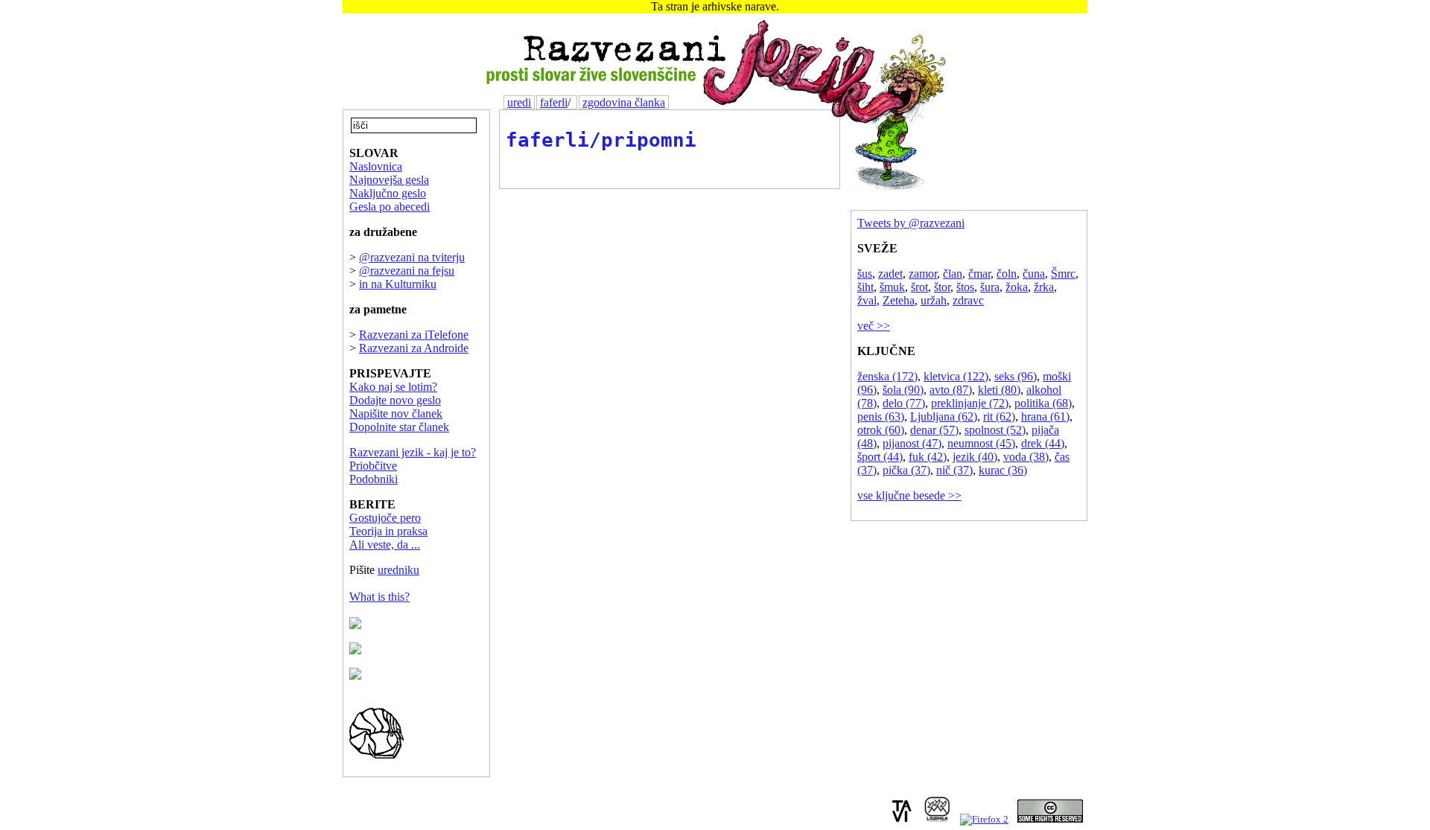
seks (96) (1015, 376)
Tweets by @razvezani (911, 223)
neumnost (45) (981, 443)
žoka (1016, 287)
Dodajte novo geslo (395, 400)
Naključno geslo (387, 193)
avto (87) (951, 389)
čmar (979, 273)
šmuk (892, 287)
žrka (1044, 287)
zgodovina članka (623, 102)
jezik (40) (975, 456)
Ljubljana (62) (943, 416)
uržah (934, 300)
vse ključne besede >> (909, 495)
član (952, 273)
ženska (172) (887, 376)
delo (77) (904, 403)
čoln (1007, 273)
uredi (519, 102)
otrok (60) (880, 430)
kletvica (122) (956, 376)
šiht (865, 287)
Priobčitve (373, 465)
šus (864, 273)
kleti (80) (999, 389)
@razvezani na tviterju (412, 257)
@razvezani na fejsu (406, 270)
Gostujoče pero (385, 517)
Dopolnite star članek (399, 427)
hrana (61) (1045, 416)
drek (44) (1042, 443)
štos (965, 287)
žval (867, 300)
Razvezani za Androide (413, 348)
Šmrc (1063, 273)
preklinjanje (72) (969, 403)
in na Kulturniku (397, 284)
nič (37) (954, 470)
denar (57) (934, 430)
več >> (873, 325)
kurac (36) (1003, 470)
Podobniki (373, 479)
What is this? (379, 596)
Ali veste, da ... (384, 544)
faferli (554, 102)
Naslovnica (375, 166)
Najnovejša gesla (389, 179)
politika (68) (1043, 403)
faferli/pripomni (601, 140)
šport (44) (880, 456)
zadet (890, 273)
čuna (1034, 273)
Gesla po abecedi (389, 206)
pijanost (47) (912, 443)
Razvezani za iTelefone (413, 334)
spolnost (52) (995, 430)
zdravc (968, 300)
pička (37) (906, 470)
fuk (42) (928, 456)
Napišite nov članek (395, 413)
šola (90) (903, 389)
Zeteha (899, 300)
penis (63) (880, 416)
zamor (923, 273)
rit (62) (999, 416)
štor (942, 287)
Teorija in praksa (388, 531)
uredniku (398, 570)
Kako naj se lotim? (393, 386)
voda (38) (1026, 456)
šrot (919, 287)
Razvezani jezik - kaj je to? (412, 452)
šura (990, 287)
